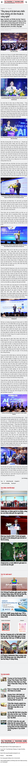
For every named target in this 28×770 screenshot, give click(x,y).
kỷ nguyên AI (17, 481)
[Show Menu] (1, 2)
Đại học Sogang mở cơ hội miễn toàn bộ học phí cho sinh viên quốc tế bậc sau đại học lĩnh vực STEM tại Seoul (13, 636)
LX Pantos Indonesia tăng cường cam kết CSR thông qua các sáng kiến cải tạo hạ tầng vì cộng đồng (13, 657)
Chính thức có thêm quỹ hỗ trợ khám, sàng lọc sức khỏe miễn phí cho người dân (14, 512)
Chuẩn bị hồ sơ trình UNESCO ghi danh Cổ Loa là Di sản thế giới (13, 564)
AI (4, 481)
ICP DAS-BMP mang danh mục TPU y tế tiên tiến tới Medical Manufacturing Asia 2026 (13, 615)
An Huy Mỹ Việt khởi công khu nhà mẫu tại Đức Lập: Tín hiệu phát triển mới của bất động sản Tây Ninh (17, 715)
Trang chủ (3, 8)
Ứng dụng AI (13, 483)
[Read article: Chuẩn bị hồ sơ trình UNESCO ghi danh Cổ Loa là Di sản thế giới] (14, 551)
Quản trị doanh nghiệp (5, 483)
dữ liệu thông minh (9, 481)
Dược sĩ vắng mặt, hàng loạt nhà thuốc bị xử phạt (17, 690)
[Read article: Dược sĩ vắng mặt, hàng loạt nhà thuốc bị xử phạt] (3, 690)
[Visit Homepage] (14, 2)
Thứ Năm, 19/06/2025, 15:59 (6, 29)
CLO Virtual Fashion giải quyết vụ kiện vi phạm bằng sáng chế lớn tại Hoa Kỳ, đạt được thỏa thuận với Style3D (14, 594)
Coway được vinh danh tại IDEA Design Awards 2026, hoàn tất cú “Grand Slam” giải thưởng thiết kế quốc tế (17, 697)
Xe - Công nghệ (9, 8)
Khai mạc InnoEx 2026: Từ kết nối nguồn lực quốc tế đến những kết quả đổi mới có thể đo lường (13, 538)
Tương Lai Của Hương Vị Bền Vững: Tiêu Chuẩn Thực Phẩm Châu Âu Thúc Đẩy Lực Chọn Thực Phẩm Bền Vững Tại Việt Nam (17, 681)
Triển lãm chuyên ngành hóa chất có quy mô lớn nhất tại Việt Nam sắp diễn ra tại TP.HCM (17, 706)
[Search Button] (26, 2)
